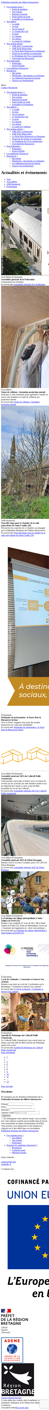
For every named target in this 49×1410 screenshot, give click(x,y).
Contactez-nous (18, 1150)
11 (8, 1077)
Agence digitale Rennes (11, 1398)
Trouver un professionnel (22, 80)
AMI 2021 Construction (22, 46)
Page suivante (7, 1086)
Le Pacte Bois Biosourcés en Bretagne (28, 51)
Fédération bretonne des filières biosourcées (20, 2)
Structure (5, 1110)
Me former (16, 73)
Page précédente (8, 1052)
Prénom (4, 1104)
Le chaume (17, 36)
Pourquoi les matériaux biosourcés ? (22, 1145)
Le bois (15, 26)
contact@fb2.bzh (8, 1162)
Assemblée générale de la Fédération (29, 284)
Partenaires (16, 63)
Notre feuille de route (21, 17)
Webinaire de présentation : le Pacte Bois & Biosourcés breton (22, 728)
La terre (15, 34)
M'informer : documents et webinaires (28, 75)
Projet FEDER (18, 66)
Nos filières (11, 21)
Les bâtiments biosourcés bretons (26, 78)
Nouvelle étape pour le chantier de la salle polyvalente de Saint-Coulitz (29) (23, 534)
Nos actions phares (15, 44)
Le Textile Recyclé (20, 31)
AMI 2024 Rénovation (22, 48)
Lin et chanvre (18, 29)
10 (8, 1074)
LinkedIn (5, 1164)
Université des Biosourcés (23, 58)
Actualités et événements (22, 19)
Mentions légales (19, 1152)
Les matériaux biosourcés (17, 68)
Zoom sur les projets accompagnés (27, 53)
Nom (3, 1107)
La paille (15, 24)
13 (8, 1082)
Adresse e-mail (7, 1113)
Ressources (11, 71)
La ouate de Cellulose (21, 41)
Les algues (16, 39)
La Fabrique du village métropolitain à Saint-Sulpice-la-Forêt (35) (24, 931)
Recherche (12, 87)
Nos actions (17, 12)
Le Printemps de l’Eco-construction (27, 56)
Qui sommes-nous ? (15, 7)
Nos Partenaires (13, 61)
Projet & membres (19, 9)
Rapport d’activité (19, 14)
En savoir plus (22, 1407)
